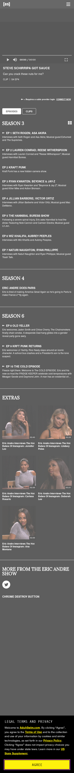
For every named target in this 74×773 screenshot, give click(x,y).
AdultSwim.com (30, 727)
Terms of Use (33, 732)
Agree (37, 765)
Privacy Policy (52, 740)
